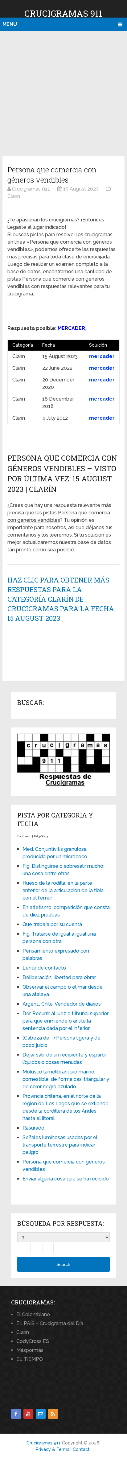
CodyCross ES (32, 1341)
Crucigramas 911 (63, 13)
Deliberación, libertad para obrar (59, 977)
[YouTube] (28, 1414)
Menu (9, 24)
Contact (81, 1449)
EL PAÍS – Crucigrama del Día (49, 1323)
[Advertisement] (63, 92)
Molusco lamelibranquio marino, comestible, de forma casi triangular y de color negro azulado (66, 1079)
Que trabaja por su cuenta (52, 924)
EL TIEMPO (29, 1359)
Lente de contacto (44, 968)
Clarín (22, 1332)
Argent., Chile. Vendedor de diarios (62, 1004)
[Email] (41, 1414)
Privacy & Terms (52, 1449)
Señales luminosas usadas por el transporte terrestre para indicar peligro (60, 1145)
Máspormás (29, 1350)
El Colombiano (33, 1314)
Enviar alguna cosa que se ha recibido (66, 1179)
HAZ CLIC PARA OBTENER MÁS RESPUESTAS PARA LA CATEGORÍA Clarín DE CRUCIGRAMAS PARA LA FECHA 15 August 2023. (60, 598)
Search (63, 1264)
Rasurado (33, 1128)
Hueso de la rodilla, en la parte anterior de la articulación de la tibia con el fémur (63, 890)
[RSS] (53, 1414)
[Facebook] (16, 1414)
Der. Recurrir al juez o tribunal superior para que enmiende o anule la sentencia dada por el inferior (66, 1021)
